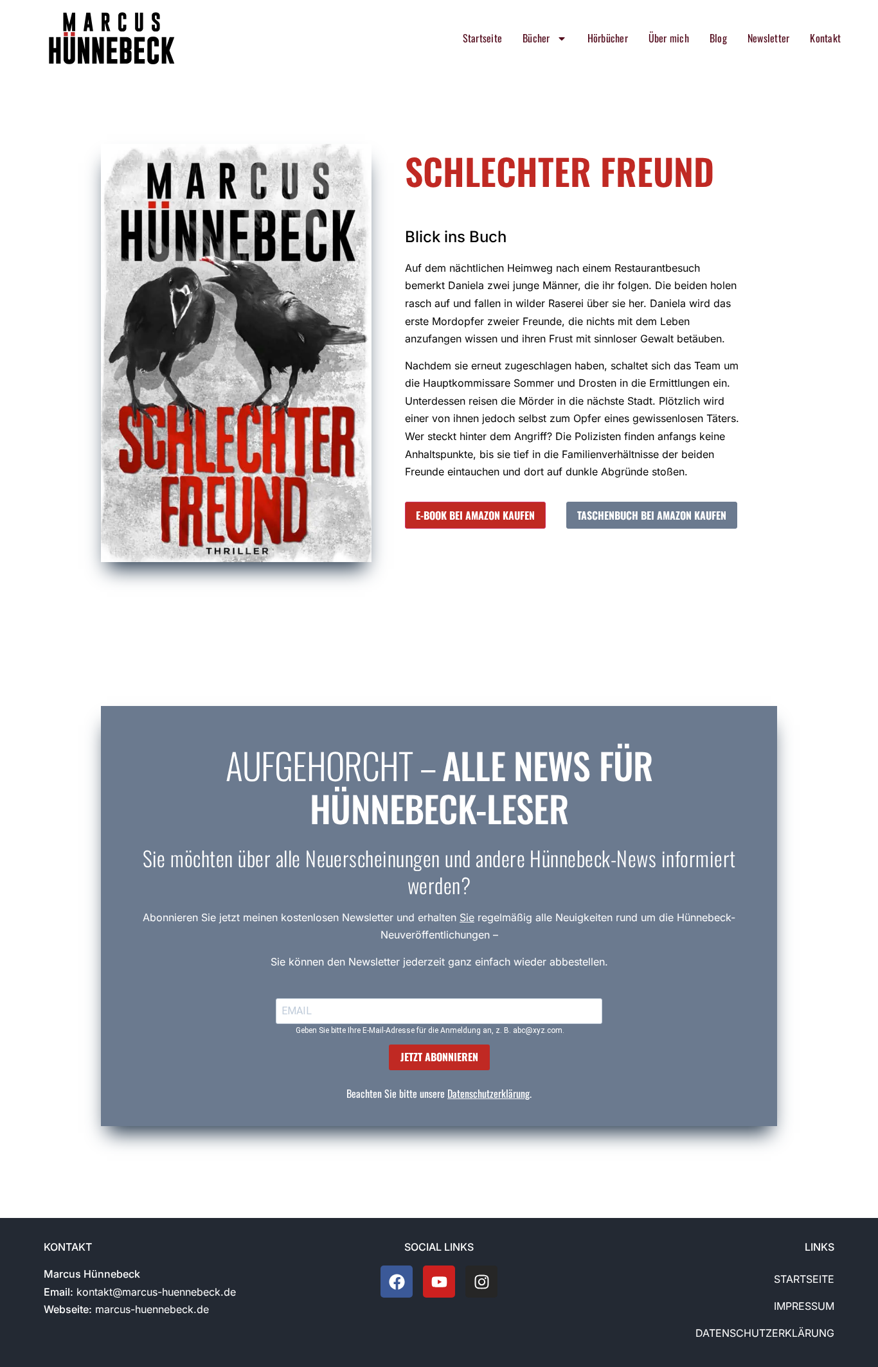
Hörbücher (607, 38)
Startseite (482, 38)
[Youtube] (439, 1282)
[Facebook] (397, 1282)
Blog (718, 38)
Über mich (669, 38)
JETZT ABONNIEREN (439, 1056)
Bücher (536, 38)
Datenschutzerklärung (488, 1093)
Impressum (804, 1306)
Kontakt (825, 38)
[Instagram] (481, 1282)
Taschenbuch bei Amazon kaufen (651, 515)
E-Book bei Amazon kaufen (475, 515)
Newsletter (768, 38)
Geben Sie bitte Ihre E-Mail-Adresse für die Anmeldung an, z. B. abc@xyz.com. (430, 1030)
